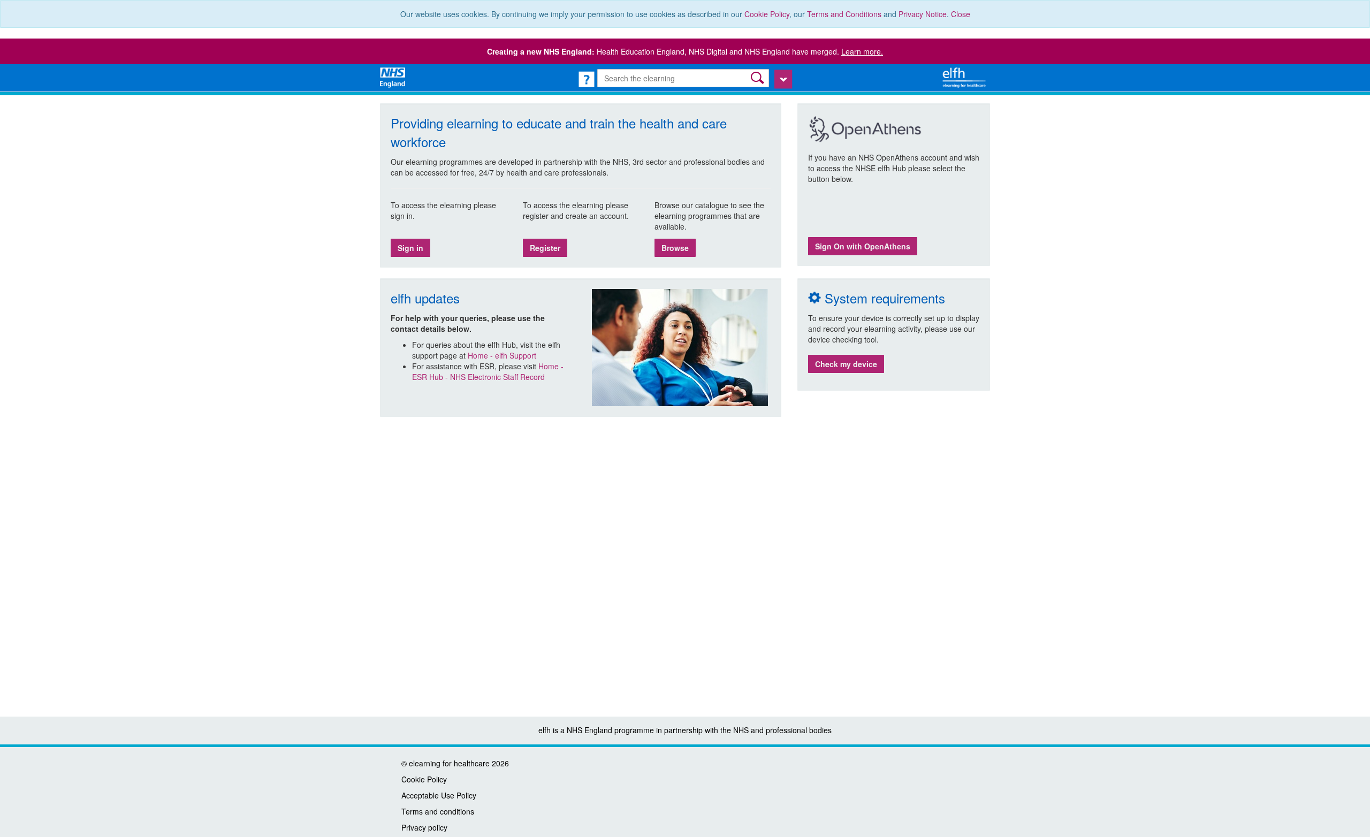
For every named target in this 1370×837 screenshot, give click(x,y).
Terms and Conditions (844, 14)
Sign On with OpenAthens (862, 246)
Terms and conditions (437, 811)
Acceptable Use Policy (438, 795)
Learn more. (862, 51)
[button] (758, 78)
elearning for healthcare (449, 763)
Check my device (846, 364)
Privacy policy (424, 827)
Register (545, 247)
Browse (675, 247)
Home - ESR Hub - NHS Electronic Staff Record (488, 371)
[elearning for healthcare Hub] (965, 76)
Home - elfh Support (502, 355)
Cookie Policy (766, 14)
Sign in (410, 247)
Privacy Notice (923, 14)
